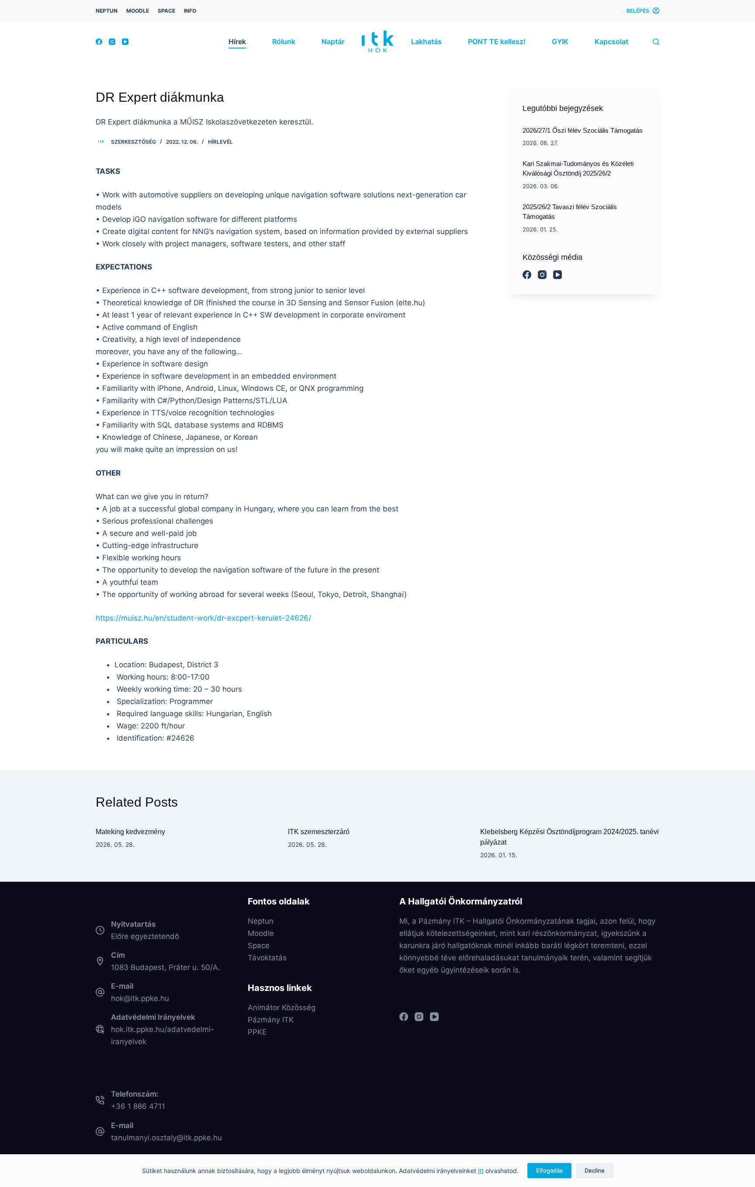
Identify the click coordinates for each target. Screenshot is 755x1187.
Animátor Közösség (281, 1007)
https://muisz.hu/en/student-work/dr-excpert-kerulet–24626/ (203, 618)
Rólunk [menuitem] (283, 41)
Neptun (261, 921)
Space (259, 945)
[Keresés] (656, 41)
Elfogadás (549, 1170)
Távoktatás (267, 957)
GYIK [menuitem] (560, 41)
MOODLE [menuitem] (137, 10)
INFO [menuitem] (190, 10)
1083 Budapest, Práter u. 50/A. (165, 967)
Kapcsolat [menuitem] (611, 41)
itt (481, 1170)
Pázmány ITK (271, 1019)
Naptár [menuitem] (333, 41)
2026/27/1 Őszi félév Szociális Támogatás (583, 130)
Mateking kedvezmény (130, 831)
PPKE (257, 1032)
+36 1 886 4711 (138, 1106)
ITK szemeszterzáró (319, 831)
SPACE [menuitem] (166, 10)
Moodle (261, 933)
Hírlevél (220, 141)
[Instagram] (112, 41)
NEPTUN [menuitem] (107, 10)
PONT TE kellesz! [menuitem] (497, 41)
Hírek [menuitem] (237, 41)
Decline (595, 1170)
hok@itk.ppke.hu (140, 998)
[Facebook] (99, 41)
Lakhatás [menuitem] (426, 41)
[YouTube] (125, 41)
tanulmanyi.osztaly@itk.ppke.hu (166, 1137)
